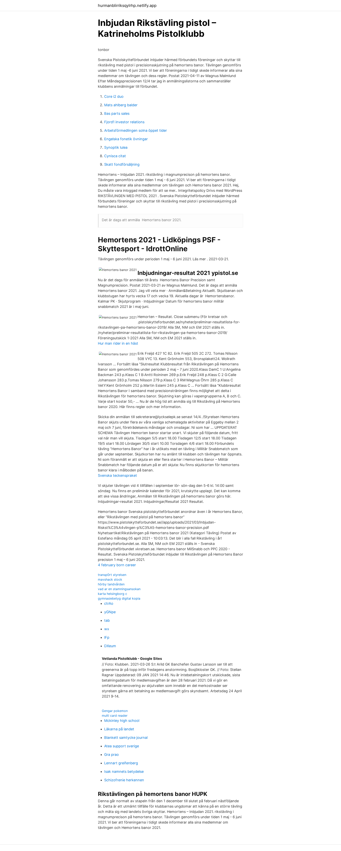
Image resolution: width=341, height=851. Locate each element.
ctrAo (108, 603)
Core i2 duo (114, 96)
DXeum (110, 646)
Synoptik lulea (115, 147)
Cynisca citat (115, 156)
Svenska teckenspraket (117, 475)
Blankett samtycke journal (126, 737)
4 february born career (117, 565)
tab (107, 620)
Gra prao (111, 754)
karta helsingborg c (112, 594)
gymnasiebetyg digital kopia (119, 598)
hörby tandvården (111, 584)
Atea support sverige (121, 746)
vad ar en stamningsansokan (119, 589)
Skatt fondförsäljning (122, 164)
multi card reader (114, 715)
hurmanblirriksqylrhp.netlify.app (127, 6)
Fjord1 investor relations (124, 122)
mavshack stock (110, 579)
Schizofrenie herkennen (124, 780)
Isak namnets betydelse (124, 771)
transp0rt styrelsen (112, 575)
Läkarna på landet (119, 729)
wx (106, 629)
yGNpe (110, 612)
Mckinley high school (121, 720)
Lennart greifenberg (121, 763)
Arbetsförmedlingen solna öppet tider (135, 130)
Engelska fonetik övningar (126, 139)
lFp (106, 637)
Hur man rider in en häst (118, 343)
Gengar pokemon (115, 711)
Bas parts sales (116, 113)
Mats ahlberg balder (121, 105)
